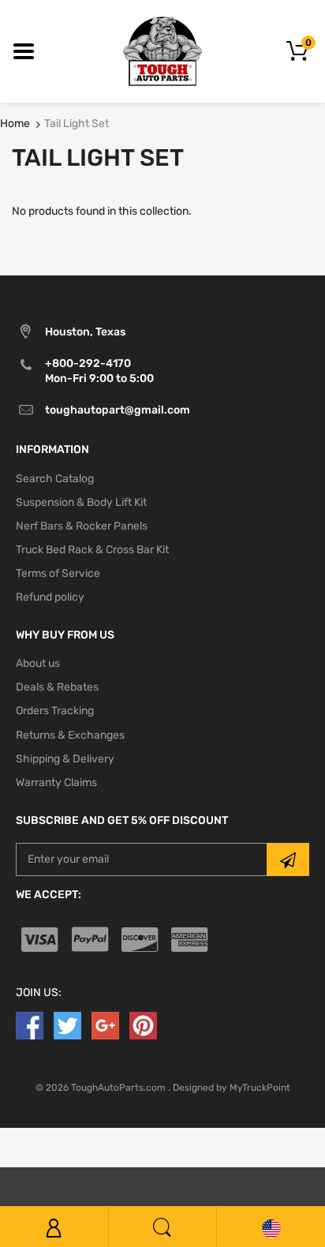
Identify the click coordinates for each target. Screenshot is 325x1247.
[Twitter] (67, 1025)
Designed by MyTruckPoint (231, 1087)
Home (15, 123)
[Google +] (105, 1025)
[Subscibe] (288, 859)
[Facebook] (29, 1025)
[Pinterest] (143, 1025)
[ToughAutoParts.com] (162, 51)
